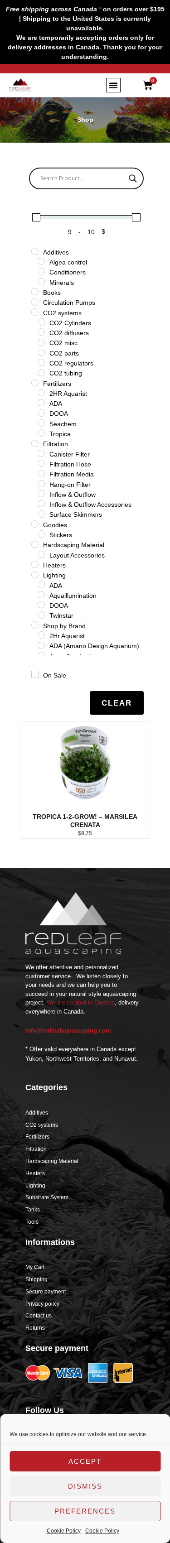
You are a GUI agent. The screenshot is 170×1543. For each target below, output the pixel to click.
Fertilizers (37, 1137)
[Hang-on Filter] (41, 483)
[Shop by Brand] (35, 625)
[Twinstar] (41, 615)
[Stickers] (41, 534)
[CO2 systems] (35, 312)
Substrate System (46, 1197)
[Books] (35, 291)
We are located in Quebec (81, 1002)
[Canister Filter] (41, 453)
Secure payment (45, 1291)
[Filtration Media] (41, 473)
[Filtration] (35, 443)
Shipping (36, 1279)
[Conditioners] (41, 271)
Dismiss (85, 1486)
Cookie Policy (64, 1531)
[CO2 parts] (41, 352)
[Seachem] (41, 423)
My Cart (34, 1267)
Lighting (35, 1185)
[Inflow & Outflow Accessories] (41, 503)
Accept (85, 1461)
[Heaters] (35, 564)
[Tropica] (41, 433)
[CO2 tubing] (41, 372)
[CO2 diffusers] (41, 332)
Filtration (36, 1149)
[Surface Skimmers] (41, 514)
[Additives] (35, 251)
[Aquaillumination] (41, 594)
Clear (117, 703)
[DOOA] (41, 413)
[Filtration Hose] (41, 463)
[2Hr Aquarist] (41, 635)
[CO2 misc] (41, 342)
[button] (113, 85)
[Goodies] (35, 524)
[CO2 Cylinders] (41, 322)
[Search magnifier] (132, 178)
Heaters (35, 1173)
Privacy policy (42, 1304)
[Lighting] (35, 574)
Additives (36, 1113)
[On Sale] (35, 674)
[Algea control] (41, 261)
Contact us (38, 1315)
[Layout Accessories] (41, 554)
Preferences (85, 1511)
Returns (35, 1328)
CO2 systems (41, 1125)
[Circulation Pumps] (35, 302)
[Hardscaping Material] (35, 544)
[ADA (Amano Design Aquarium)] (41, 645)
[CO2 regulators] (41, 362)
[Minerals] (41, 281)
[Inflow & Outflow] (41, 493)
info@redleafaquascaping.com (68, 1030)
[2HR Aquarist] (41, 392)
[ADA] (41, 402)
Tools (32, 1222)
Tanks (32, 1210)
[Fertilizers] (35, 382)
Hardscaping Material (51, 1161)
